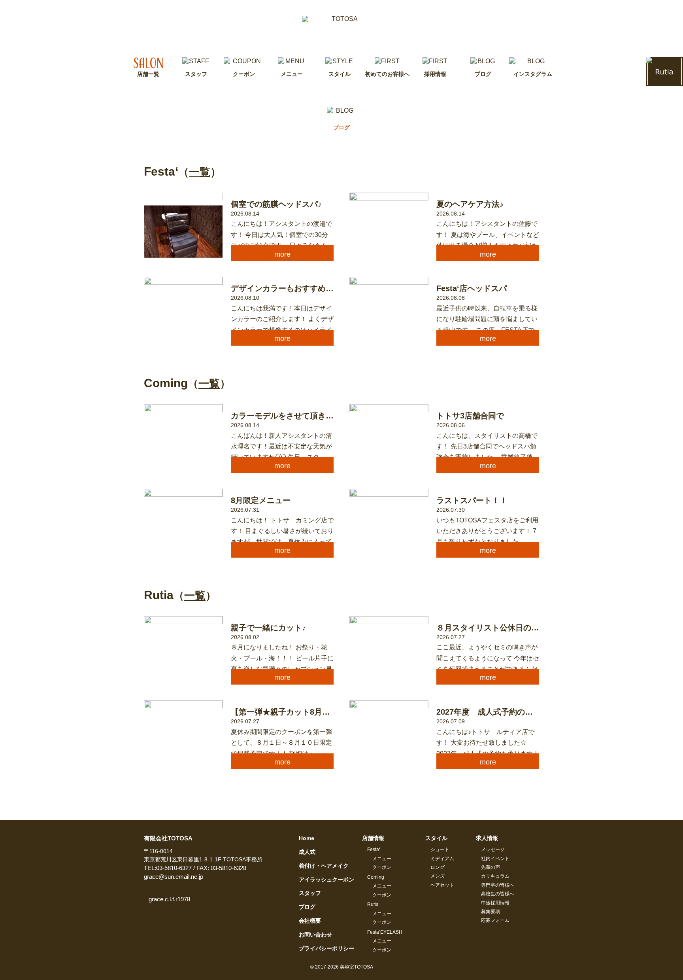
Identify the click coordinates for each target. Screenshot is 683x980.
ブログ (307, 907)
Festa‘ (373, 849)
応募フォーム (495, 920)
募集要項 (490, 911)
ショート (439, 849)
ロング (437, 867)
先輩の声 (490, 867)
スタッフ (310, 893)
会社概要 (310, 921)
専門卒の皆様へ (497, 885)
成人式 (307, 852)
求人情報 (487, 838)
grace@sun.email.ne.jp (173, 876)
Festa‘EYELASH (384, 932)
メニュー (381, 858)
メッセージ (493, 849)
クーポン (381, 867)
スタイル (436, 838)
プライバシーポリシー (326, 948)
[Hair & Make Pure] (341, 28)
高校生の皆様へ (497, 894)
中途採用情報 (495, 903)
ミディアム (442, 858)
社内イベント (495, 858)
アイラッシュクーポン (326, 879)
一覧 (199, 172)
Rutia (373, 904)
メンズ (437, 876)
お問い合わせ (315, 934)
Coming (375, 877)
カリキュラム (495, 876)
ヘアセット (442, 885)
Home (306, 838)
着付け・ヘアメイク (324, 866)
